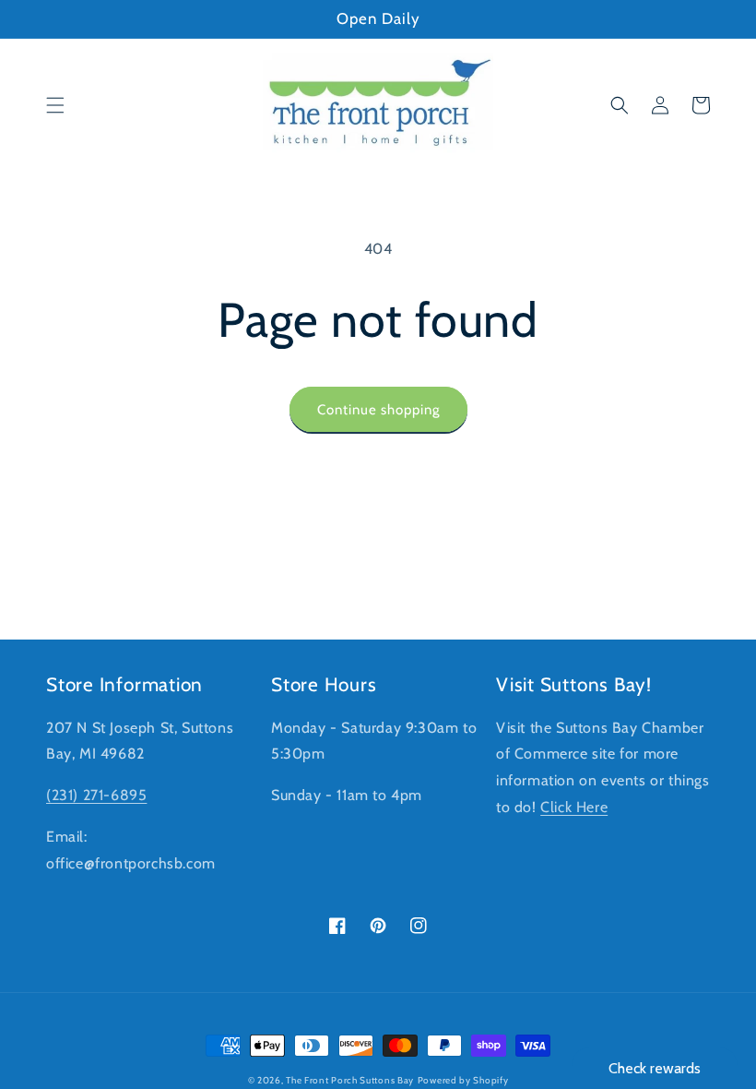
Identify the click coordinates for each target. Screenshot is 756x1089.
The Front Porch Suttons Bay (350, 1080)
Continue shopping (378, 409)
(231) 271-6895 (96, 795)
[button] (55, 105)
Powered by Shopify (463, 1080)
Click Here (574, 807)
